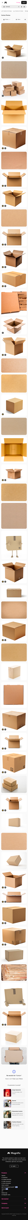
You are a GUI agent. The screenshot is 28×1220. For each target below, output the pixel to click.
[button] (14, 1166)
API (2, 1191)
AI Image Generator (6, 1179)
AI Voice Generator (6, 1183)
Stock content (5, 1185)
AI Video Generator (6, 1181)
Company (4, 1203)
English (14, 1166)
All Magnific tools (6, 1194)
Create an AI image (7, 11)
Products (4, 1173)
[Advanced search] (25, 19)
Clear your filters (17, 1079)
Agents (5, 1189)
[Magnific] (14, 1153)
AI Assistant (4, 1177)
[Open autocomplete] (3, 6)
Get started (5, 1199)
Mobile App (4, 1193)
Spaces (3, 1175)
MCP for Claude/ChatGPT (9, 1187)
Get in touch (5, 1208)
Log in (24, 2)
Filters (19, 19)
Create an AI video (19, 11)
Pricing (18, 2)
